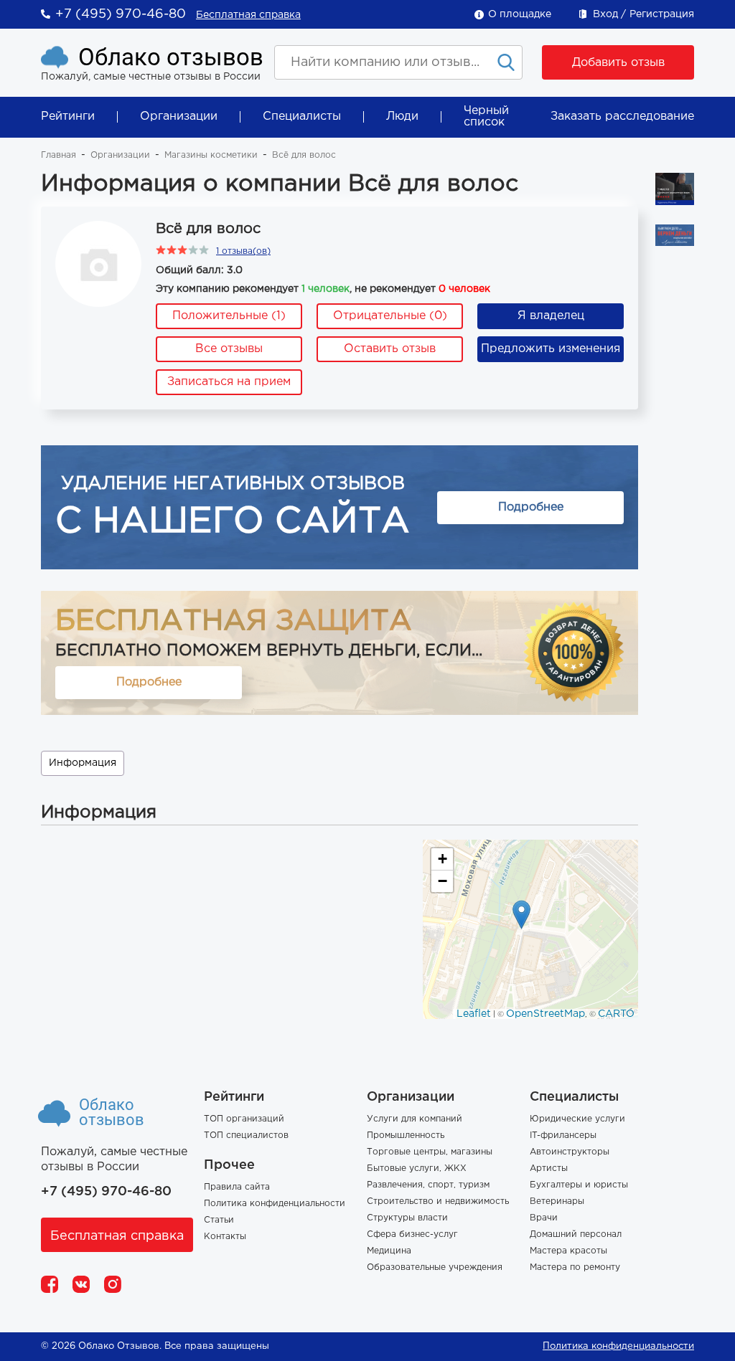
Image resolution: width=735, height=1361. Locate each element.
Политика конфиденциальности (274, 1204)
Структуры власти (407, 1218)
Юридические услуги (577, 1119)
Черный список (486, 116)
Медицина (389, 1251)
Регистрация (661, 14)
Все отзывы (229, 348)
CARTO (616, 1014)
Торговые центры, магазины (429, 1152)
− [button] (442, 881)
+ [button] (442, 859)
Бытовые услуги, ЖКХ (417, 1168)
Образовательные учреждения (434, 1267)
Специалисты (302, 116)
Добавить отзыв (618, 62)
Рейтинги (68, 116)
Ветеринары (557, 1201)
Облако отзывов (170, 57)
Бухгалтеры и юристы (579, 1185)
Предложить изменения (550, 348)
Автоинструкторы (569, 1152)
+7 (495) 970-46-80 (120, 14)
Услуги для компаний (414, 1119)
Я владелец (551, 315)
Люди (402, 116)
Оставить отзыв (390, 348)
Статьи (219, 1220)
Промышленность (405, 1135)
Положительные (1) (229, 315)
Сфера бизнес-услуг (412, 1234)
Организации (178, 116)
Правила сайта (237, 1187)
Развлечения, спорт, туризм (428, 1185)
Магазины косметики (211, 155)
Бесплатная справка (248, 15)
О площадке (519, 14)
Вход (605, 14)
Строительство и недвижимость (438, 1201)
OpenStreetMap (545, 1014)
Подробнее (530, 507)
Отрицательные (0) (390, 315)
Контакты (225, 1237)
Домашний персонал (576, 1234)
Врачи (544, 1218)
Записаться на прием (229, 381)
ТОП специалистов (246, 1135)
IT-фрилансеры (563, 1135)
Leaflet (474, 1014)
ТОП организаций (244, 1119)
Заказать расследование (622, 116)
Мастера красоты (568, 1251)
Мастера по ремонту (575, 1267)
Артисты (549, 1168)
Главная (58, 155)
